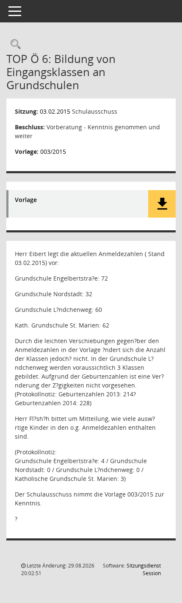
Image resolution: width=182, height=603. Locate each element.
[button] (162, 204)
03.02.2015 (55, 111)
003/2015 (53, 151)
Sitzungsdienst (144, 569)
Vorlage (26, 200)
